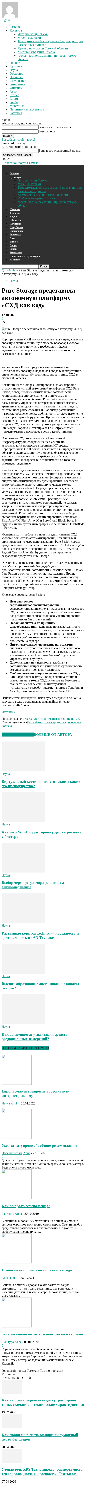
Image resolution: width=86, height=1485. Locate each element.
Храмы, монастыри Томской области (43, 48)
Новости (15, 62)
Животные (17, 105)
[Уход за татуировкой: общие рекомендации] (17, 1137)
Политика (16, 77)
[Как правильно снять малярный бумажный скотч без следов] (12, 1427)
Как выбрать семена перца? (26, 1206)
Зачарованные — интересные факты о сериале (42, 1334)
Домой (6, 270)
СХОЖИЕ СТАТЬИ (18, 735)
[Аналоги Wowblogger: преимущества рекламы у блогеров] (23, 820)
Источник (8, 712)
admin (14, 1103)
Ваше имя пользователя (55, 127)
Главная (15, 27)
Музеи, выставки (29, 37)
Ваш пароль (47, 131)
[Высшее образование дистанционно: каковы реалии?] (23, 972)
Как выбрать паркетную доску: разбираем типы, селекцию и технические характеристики (43, 1402)
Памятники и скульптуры (27, 109)
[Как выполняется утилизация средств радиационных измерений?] (23, 1023)
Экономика (17, 84)
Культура (16, 30)
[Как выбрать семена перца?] (17, 1198)
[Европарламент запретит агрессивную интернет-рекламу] (17, 1083)
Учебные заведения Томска (36, 52)
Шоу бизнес (18, 80)
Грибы (14, 102)
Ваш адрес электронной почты (60, 150)
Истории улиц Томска (33, 34)
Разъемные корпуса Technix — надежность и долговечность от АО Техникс (40, 935)
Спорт (14, 98)
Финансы (16, 88)
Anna (26, 1153)
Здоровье (16, 66)
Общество (16, 73)
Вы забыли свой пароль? (18, 139)
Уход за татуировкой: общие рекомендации (39, 1145)
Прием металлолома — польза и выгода (37, 1270)
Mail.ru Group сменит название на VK (54, 718)
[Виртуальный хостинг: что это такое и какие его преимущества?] (23, 770)
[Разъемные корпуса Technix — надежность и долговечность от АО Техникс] (23, 922)
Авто (13, 91)
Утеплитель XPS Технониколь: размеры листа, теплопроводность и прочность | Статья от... (43, 1471)
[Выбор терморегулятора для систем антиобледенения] (23, 871)
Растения (16, 113)
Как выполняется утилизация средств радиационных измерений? (34, 1036)
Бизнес (14, 95)
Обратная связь (12, 1153)
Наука (14, 70)
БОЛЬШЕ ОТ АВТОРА (53, 735)
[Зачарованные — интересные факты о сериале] (17, 1326)
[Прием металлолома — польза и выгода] (17, 1262)
